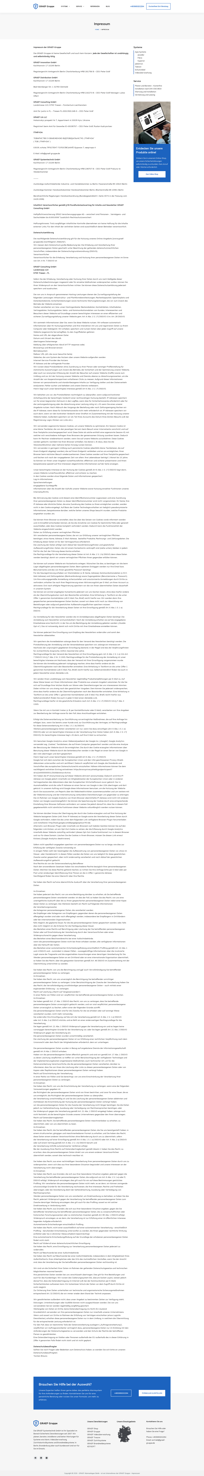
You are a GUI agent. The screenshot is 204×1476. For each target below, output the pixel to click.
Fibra (140, 58)
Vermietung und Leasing (145, 95)
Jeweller (141, 55)
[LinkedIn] (41, 1458)
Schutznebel (140, 70)
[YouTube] (47, 1458)
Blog (108, 6)
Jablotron (139, 64)
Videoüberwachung (143, 73)
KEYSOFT (91, 1446)
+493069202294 (137, 6)
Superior (141, 61)
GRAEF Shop (92, 1428)
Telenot (138, 67)
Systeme (64, 6)
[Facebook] (35, 1458)
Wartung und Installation (145, 92)
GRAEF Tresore (93, 1437)
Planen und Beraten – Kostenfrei (148, 86)
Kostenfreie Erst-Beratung (158, 6)
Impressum (136, 1473)
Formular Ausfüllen (152, 1393)
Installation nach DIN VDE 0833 (148, 89)
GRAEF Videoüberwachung (98, 1434)
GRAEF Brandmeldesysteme (99, 1443)
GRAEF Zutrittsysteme (96, 1440)
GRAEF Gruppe (93, 1431)
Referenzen (95, 6)
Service (79, 6)
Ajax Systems (140, 52)
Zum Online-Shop (152, 174)
